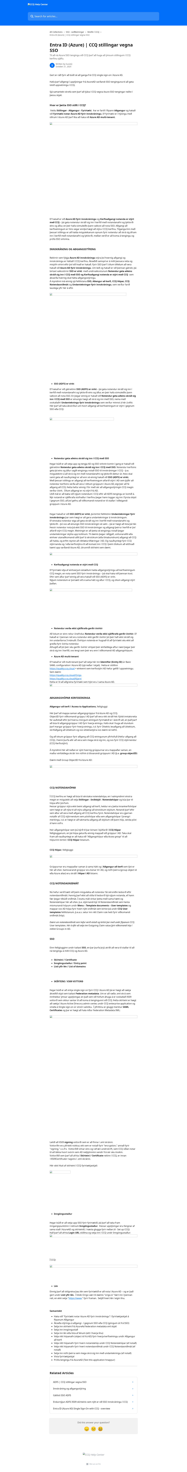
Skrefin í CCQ (93, 32)
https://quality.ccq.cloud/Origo (65, 675)
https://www (75, 1298)
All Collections (56, 32)
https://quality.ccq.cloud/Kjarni (65, 678)
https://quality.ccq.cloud (62, 668)
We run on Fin (95, 1464)
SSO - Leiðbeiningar (75, 32)
